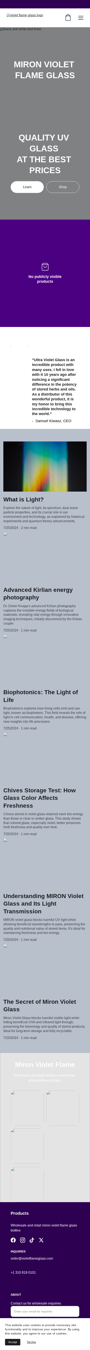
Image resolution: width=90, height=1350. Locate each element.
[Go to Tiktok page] (31, 1240)
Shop (63, 187)
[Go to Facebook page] (13, 1240)
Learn (27, 187)
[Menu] (80, 18)
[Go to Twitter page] (41, 1240)
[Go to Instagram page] (22, 1240)
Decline (31, 1342)
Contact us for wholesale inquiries (36, 1303)
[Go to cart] (68, 18)
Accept (12, 1342)
